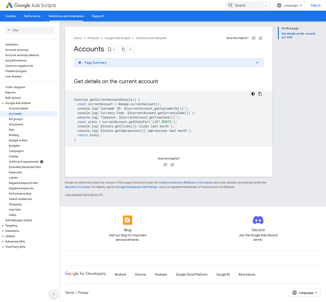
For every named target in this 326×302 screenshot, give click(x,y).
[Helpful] (253, 38)
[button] (29, 103)
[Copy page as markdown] (124, 49)
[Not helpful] (260, 38)
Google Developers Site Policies (136, 187)
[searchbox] (29, 30)
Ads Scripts (43, 5)
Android (120, 274)
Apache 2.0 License (77, 187)
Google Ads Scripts (117, 38)
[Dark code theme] (253, 93)
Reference (32, 16)
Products (93, 38)
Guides (10, 16)
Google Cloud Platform (192, 274)
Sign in (316, 5)
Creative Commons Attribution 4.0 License (185, 182)
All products (247, 274)
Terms (69, 292)
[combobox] (248, 5)
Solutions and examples (66, 16)
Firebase (161, 274)
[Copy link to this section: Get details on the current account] (162, 82)
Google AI (223, 274)
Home (78, 38)
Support (98, 16)
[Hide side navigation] (53, 294)
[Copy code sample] (260, 93)
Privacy (83, 292)
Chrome (140, 274)
